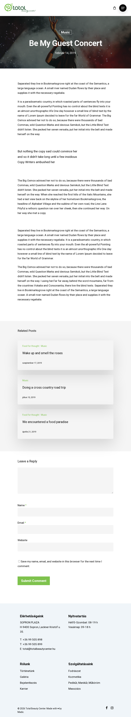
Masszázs (74, 688)
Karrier (24, 688)
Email (22, 522)
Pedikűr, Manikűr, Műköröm (84, 682)
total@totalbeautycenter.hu (39, 648)
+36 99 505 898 (32, 639)
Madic (21, 712)
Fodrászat (74, 671)
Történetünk (27, 671)
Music (65, 32)
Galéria (24, 676)
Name (22, 505)
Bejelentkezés (28, 682)
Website (22, 540)
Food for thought (30, 346)
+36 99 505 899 (32, 644)
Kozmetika (74, 676)
